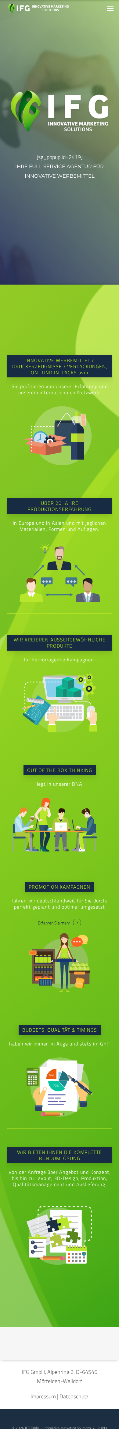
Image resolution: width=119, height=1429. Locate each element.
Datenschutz (74, 1396)
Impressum (43, 1396)
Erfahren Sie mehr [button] (54, 923)
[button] (110, 8)
